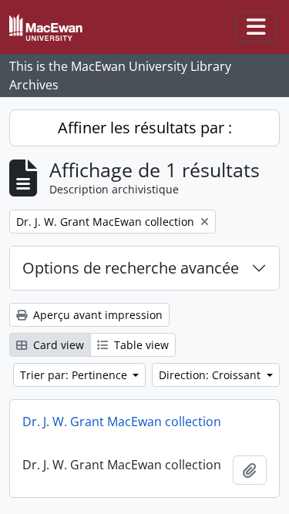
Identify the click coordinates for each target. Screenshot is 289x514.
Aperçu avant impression (96, 314)
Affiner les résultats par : (145, 127)
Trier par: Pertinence (75, 375)
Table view (140, 345)
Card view (57, 345)
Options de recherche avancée (130, 267)
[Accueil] (52, 27)
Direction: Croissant (211, 375)
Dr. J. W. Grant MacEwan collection (121, 421)
